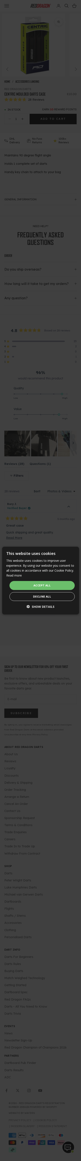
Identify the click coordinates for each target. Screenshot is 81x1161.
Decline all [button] (42, 596)
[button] (40, 606)
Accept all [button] (42, 585)
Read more (14, 575)
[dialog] (40, 580)
